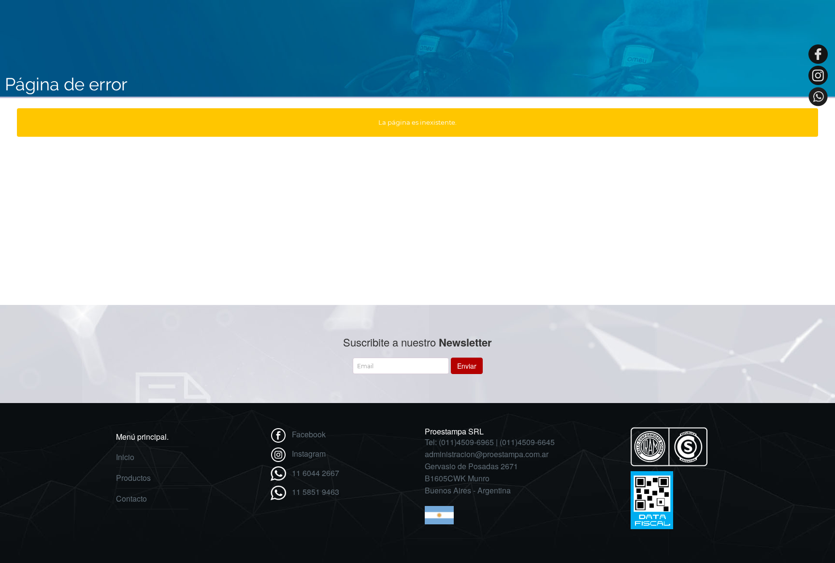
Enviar (466, 366)
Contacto (131, 498)
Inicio (125, 456)
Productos (133, 477)
